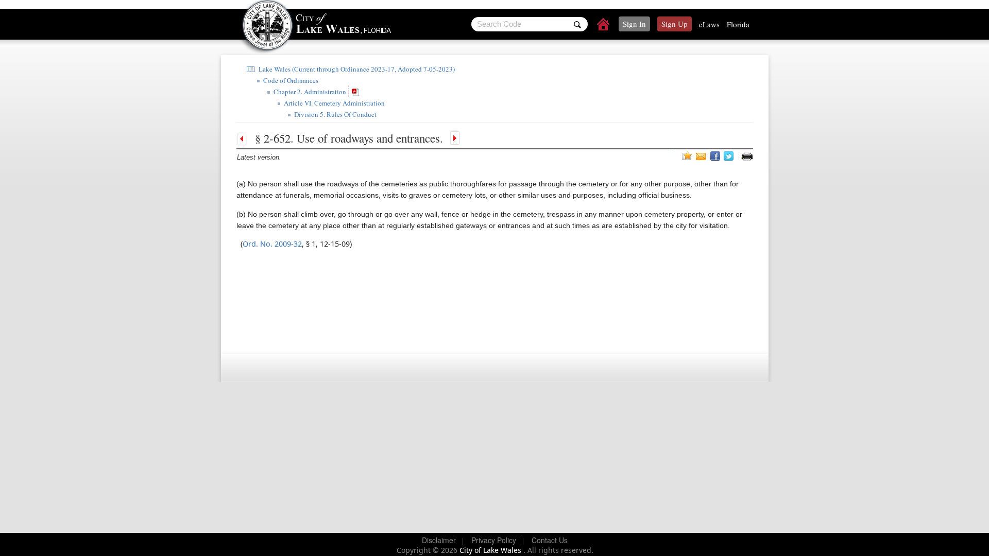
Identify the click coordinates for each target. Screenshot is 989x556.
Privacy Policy (493, 540)
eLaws (709, 24)
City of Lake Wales (491, 550)
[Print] (747, 156)
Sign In (634, 24)
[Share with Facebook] (716, 156)
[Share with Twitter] (730, 156)
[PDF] (357, 91)
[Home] (603, 25)
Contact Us (550, 540)
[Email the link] (702, 156)
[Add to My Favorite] (687, 155)
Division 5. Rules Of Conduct (334, 114)
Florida (738, 24)
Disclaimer (439, 540)
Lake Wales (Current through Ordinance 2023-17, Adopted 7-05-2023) (356, 69)
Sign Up (674, 24)
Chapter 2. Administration (308, 91)
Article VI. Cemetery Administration (333, 103)
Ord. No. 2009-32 (272, 244)
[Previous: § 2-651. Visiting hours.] (244, 138)
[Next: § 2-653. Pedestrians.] (454, 138)
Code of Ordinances (289, 80)
